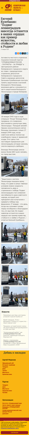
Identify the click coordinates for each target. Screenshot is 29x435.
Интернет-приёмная (8, 365)
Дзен (3, 368)
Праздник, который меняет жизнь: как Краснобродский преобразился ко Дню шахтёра (14, 327)
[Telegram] (27, 53)
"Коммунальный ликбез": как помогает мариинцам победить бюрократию (13, 335)
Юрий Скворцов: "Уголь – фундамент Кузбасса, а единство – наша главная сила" (14, 321)
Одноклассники (7, 374)
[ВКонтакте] (16, 53)
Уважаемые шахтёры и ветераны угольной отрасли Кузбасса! (14, 316)
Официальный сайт (8, 363)
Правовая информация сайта (10, 428)
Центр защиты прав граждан (11, 405)
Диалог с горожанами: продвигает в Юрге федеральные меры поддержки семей (14, 342)
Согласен (14, 432)
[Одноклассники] (18, 53)
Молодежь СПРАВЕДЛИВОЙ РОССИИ (11, 407)
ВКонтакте (5, 372)
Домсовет (5, 413)
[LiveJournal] (25, 53)
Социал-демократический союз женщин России (12, 411)
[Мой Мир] (20, 53)
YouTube (4, 392)
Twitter (4, 370)
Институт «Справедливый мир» (12, 403)
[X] (23, 53)
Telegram (5, 367)
